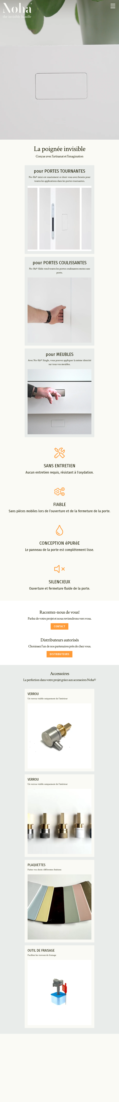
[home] (17, 10)
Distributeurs (59, 654)
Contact (59, 626)
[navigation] (113, 6)
